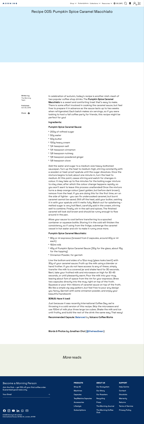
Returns (122, 402)
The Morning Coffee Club (104, 411)
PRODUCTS (78, 383)
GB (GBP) (119, 3)
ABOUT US (100, 383)
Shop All (77, 387)
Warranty (123, 398)
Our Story (100, 390)
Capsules (77, 394)
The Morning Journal (105, 406)
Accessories (79, 402)
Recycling (100, 398)
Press (98, 402)
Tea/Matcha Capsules (83, 398)
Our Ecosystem (102, 387)
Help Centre (124, 387)
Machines (78, 390)
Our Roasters (101, 394)
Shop (72, 3)
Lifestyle (77, 406)
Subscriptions (83, 3)
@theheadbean (95, 331)
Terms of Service (126, 406)
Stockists (123, 394)
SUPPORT (123, 383)
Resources (106, 3)
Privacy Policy (125, 410)
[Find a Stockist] (130, 3)
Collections (94, 3)
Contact (122, 390)
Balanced (80, 317)
